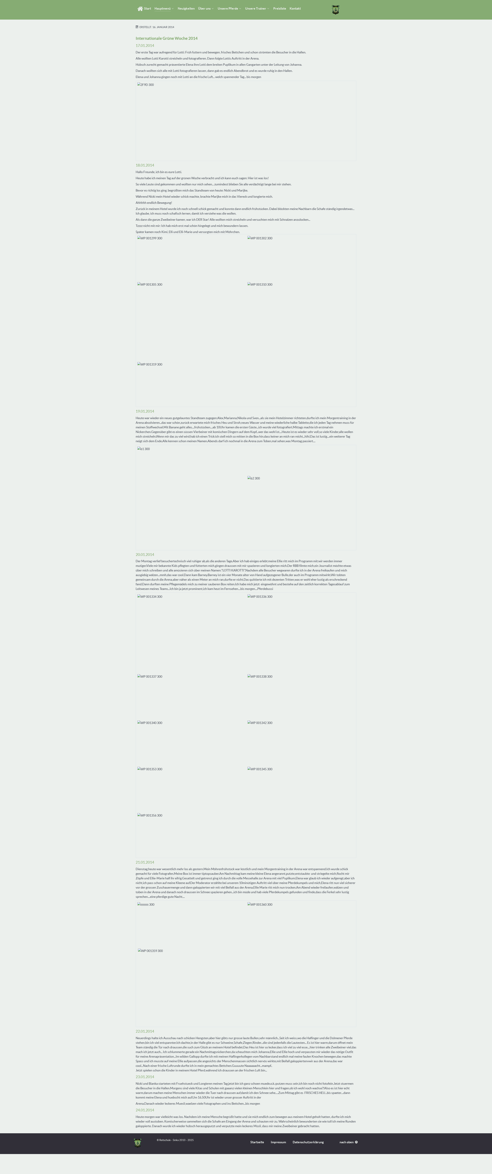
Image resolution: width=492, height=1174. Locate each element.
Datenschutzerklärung (308, 1142)
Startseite (257, 1142)
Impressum (278, 1142)
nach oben (347, 1142)
